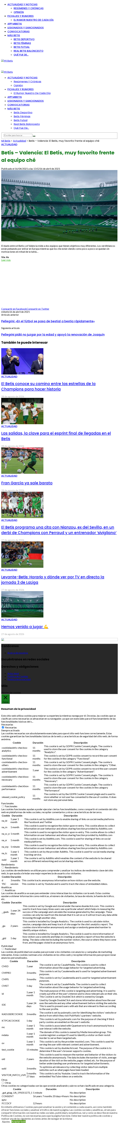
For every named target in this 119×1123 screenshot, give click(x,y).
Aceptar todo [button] (18, 1121)
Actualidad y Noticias (22, 4)
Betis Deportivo (24, 39)
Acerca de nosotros (17, 652)
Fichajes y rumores (20, 16)
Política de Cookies (17, 676)
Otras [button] (4, 1079)
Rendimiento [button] (8, 864)
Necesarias (11, 727)
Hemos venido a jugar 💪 (24, 626)
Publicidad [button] (7, 945)
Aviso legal (13, 673)
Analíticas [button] (6, 887)
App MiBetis (14, 24)
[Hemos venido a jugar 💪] (22, 616)
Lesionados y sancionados (25, 27)
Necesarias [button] (7, 724)
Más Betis (13, 35)
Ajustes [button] (6, 1121)
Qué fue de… (21, 55)
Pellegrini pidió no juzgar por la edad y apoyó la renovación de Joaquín (53, 335)
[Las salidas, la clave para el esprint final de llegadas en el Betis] (22, 423)
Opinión (19, 12)
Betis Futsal (22, 47)
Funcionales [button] (7, 803)
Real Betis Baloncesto (28, 51)
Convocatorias (18, 31)
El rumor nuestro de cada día (34, 20)
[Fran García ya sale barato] (22, 472)
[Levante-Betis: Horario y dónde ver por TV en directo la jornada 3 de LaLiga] (22, 566)
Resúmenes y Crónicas (29, 8)
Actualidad (9, 144)
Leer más (6, 259)
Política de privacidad (19, 679)
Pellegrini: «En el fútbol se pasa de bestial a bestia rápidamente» (48, 321)
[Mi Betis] (7, 60)
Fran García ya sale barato (27, 483)
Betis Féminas (22, 43)
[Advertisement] (26, 66)
